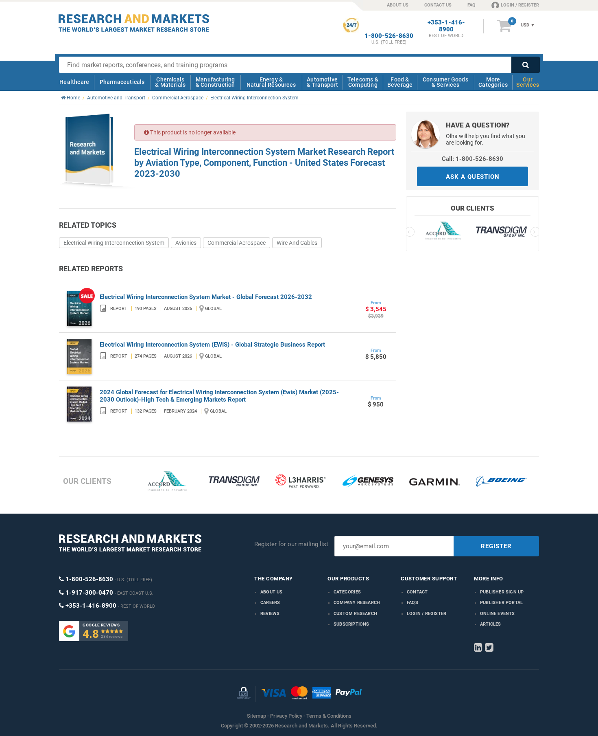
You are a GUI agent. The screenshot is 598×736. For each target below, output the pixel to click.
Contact (417, 592)
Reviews (269, 613)
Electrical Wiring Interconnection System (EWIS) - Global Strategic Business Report (212, 344)
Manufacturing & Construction (215, 82)
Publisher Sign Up (502, 592)
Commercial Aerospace (236, 242)
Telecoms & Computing (362, 82)
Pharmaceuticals (122, 82)
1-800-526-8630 (388, 36)
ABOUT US (397, 5)
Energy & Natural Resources (271, 82)
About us (271, 592)
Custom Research (355, 613)
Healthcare (74, 82)
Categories (347, 592)
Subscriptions (351, 624)
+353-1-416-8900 (446, 26)
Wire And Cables (297, 242)
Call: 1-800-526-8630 (472, 159)
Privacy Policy (286, 716)
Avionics (185, 242)
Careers (270, 602)
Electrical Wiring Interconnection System (113, 242)
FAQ (471, 5)
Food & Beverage (400, 82)
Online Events (497, 613)
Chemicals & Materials (170, 82)
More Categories (493, 82)
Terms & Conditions (328, 716)
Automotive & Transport (322, 82)
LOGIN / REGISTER (520, 5)
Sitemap (256, 716)
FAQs (412, 602)
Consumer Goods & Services (445, 82)
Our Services (527, 82)
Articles (490, 624)
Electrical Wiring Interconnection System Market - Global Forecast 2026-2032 (206, 297)
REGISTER (496, 546)
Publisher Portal (501, 602)
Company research (357, 602)
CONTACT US (438, 5)
